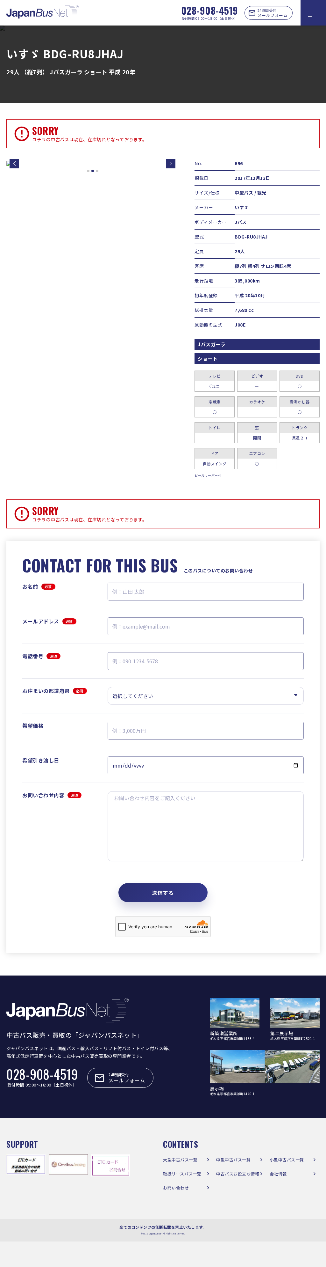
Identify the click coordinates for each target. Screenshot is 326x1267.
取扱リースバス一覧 (182, 1174)
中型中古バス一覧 (233, 1160)
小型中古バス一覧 (287, 1160)
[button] (14, 163)
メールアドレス (47, 621)
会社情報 (278, 1174)
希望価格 (32, 725)
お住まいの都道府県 (52, 691)
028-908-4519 (209, 10)
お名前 (37, 586)
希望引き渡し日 (40, 760)
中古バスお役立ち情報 (237, 1174)
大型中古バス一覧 (180, 1160)
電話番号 (39, 656)
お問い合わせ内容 (50, 795)
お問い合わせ (176, 1188)
